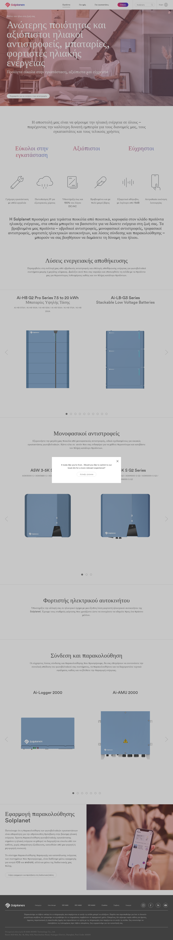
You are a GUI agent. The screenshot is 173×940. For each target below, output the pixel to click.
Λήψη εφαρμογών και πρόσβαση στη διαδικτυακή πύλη (31, 875)
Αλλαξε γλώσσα (86, 474)
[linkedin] (158, 906)
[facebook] (151, 906)
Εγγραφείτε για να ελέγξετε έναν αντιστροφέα (28, 96)
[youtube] (165, 906)
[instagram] (143, 906)
